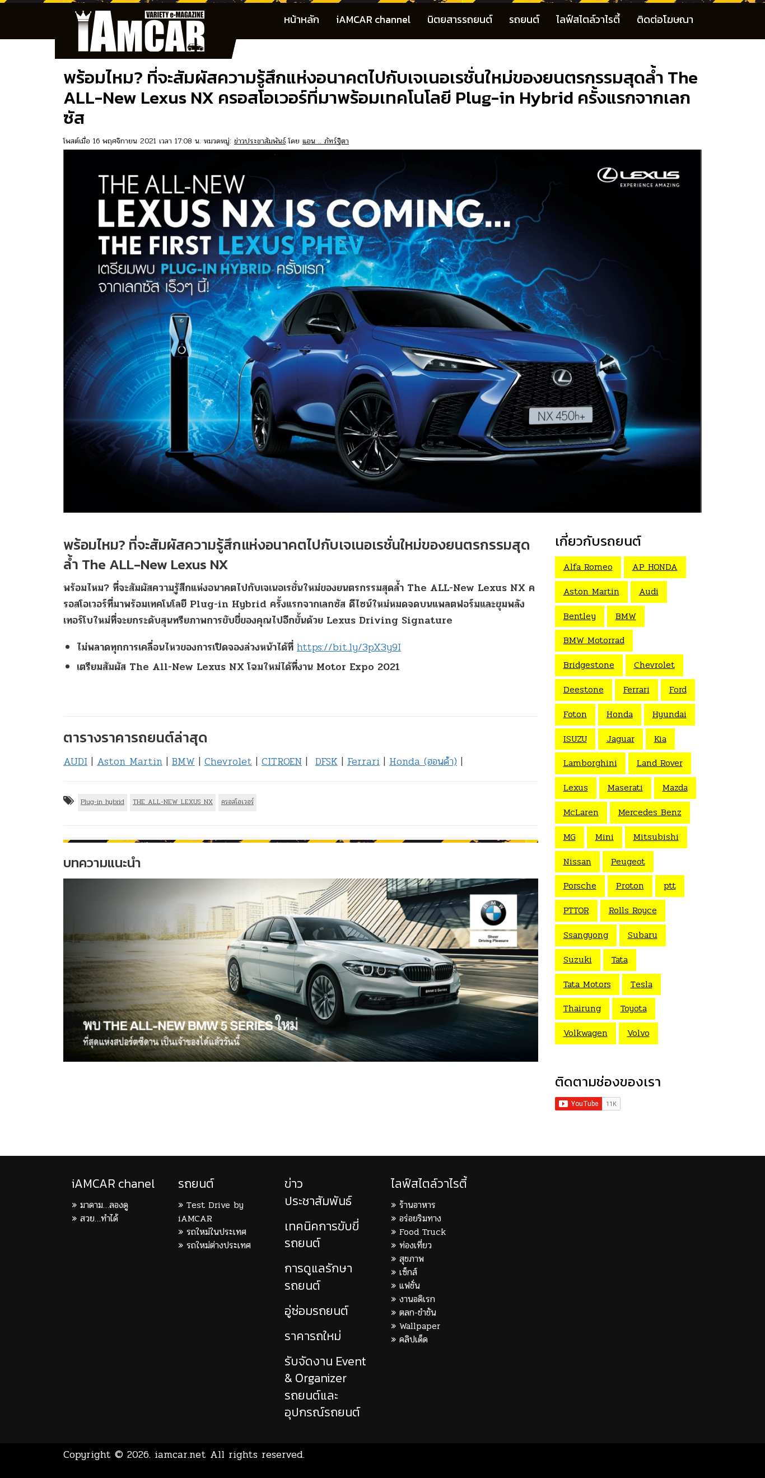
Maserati (625, 787)
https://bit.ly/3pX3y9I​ (349, 647)
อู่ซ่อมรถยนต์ (316, 1311)
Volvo (638, 1033)
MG (569, 837)
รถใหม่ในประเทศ (216, 1232)
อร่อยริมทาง (420, 1218)
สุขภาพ (411, 1259)
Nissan (577, 861)
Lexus (575, 787)
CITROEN (282, 761)
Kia (660, 739)
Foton (575, 714)
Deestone (583, 689)
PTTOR (576, 910)
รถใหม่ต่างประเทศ (218, 1245)
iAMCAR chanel (113, 1183)
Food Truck (422, 1232)
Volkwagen (585, 1033)
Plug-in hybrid (102, 802)
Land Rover (660, 763)
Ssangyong (585, 935)
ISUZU (575, 739)
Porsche (579, 886)
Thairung (582, 1008)
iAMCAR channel (373, 19)
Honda (620, 714)
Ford (678, 689)
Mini (604, 837)
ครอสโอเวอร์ (237, 802)
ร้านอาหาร (417, 1205)
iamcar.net (180, 1454)
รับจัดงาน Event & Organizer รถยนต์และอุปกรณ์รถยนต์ (325, 1386)
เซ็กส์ (408, 1272)
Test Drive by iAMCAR (211, 1211)
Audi (649, 591)
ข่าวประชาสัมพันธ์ (260, 141)
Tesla (641, 984)
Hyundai (669, 714)
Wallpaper (419, 1326)
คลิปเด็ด (413, 1339)
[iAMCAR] (150, 17)
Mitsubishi (656, 837)
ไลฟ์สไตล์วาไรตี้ (588, 19)
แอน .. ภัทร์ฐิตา (325, 141)
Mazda (675, 787)
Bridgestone (588, 665)
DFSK (326, 761)
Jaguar (621, 739)
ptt (670, 886)
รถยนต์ (524, 19)
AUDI (75, 761)
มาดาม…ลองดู (104, 1205)
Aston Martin (129, 761)
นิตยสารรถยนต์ (459, 19)
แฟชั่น (409, 1286)
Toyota (634, 1008)
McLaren (581, 812)
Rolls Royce (633, 910)
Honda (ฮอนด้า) (423, 761)
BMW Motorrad (593, 640)
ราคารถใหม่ (312, 1336)
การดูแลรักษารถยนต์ (318, 1276)
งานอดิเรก (417, 1299)
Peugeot (628, 861)
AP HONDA (655, 567)
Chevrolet (228, 761)
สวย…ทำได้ (99, 1218)
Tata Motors (587, 984)
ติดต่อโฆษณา (665, 19)
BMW (183, 761)
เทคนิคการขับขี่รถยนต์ (321, 1234)
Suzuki (577, 959)
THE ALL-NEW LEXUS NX (173, 802)
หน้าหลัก (301, 19)
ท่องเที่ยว (415, 1245)
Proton (630, 886)
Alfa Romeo (588, 567)
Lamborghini (590, 763)
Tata (620, 959)
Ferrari (363, 761)
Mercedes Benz (650, 812)
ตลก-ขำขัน (417, 1312)
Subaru (642, 935)
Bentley (579, 616)
